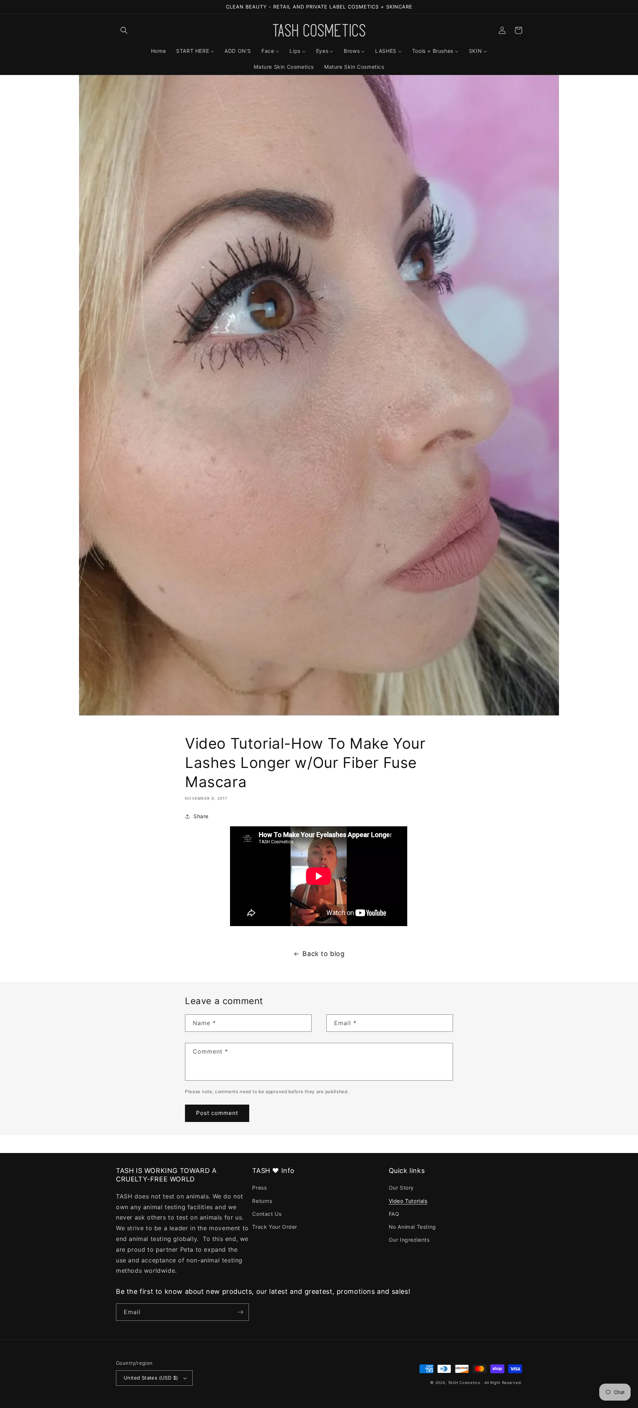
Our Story (401, 1187)
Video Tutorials (408, 1201)
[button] (124, 30)
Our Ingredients (409, 1240)
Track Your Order (274, 1227)
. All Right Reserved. (501, 1382)
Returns (262, 1201)
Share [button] (201, 816)
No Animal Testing (412, 1227)
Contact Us (266, 1214)
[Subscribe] (240, 1312)
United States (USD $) (151, 1378)
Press (259, 1187)
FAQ (394, 1214)
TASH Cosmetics (464, 1382)
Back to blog (323, 954)
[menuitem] (158, 51)
